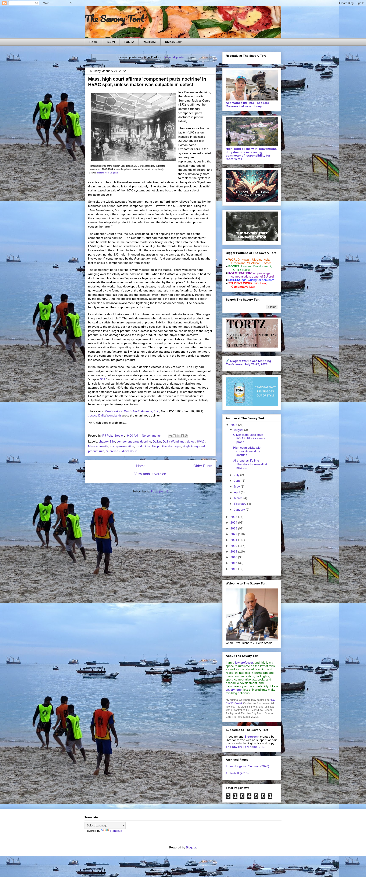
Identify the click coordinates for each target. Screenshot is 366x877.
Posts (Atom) (159, 491)
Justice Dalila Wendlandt (104, 415)
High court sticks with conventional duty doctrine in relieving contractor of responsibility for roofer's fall (251, 154)
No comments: (152, 435)
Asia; (267, 259)
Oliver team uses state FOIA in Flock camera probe (249, 438)
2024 (234, 522)
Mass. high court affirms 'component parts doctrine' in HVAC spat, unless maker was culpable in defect (147, 81)
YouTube (149, 42)
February (240, 503)
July (237, 475)
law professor (244, 662)
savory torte (234, 689)
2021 (234, 540)
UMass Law (173, 42)
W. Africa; (253, 263)
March (238, 498)
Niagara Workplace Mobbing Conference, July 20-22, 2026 (248, 362)
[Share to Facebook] (182, 436)
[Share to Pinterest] (186, 436)
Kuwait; (246, 259)
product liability (145, 446)
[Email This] (170, 436)
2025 (234, 516)
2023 (234, 528)
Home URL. (245, 746)
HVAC (201, 441)
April (237, 492)
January (240, 509)
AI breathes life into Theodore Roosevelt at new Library (247, 104)
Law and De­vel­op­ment (256, 266)
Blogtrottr (251, 736)
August (239, 430)
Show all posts (174, 57)
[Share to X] (178, 436)
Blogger (191, 847)
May (237, 486)
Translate (116, 830)
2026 (234, 424)
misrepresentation (122, 446)
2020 (234, 545)
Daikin (157, 441)
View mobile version (150, 474)
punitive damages (169, 446)
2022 (234, 534)
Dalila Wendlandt (174, 441)
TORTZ (129, 42)
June (237, 480)
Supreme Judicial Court (121, 451)
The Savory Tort (114, 18)
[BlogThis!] (174, 436)
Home (93, 42)
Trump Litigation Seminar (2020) (247, 766)
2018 (234, 557)
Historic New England (107, 173)
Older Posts (202, 466)
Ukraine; (257, 259)
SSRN (111, 42)
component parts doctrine (134, 441)
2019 (234, 551)
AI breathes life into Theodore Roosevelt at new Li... (250, 464)
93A (102, 379)
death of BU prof (263, 276)
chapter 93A (107, 441)
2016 (234, 568)
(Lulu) (246, 269)
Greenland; (238, 263)
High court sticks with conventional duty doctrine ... (247, 451)
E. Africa (266, 263)
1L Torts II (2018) (237, 773)
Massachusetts (98, 446)
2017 (234, 563)
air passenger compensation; (250, 274)
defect (191, 441)
